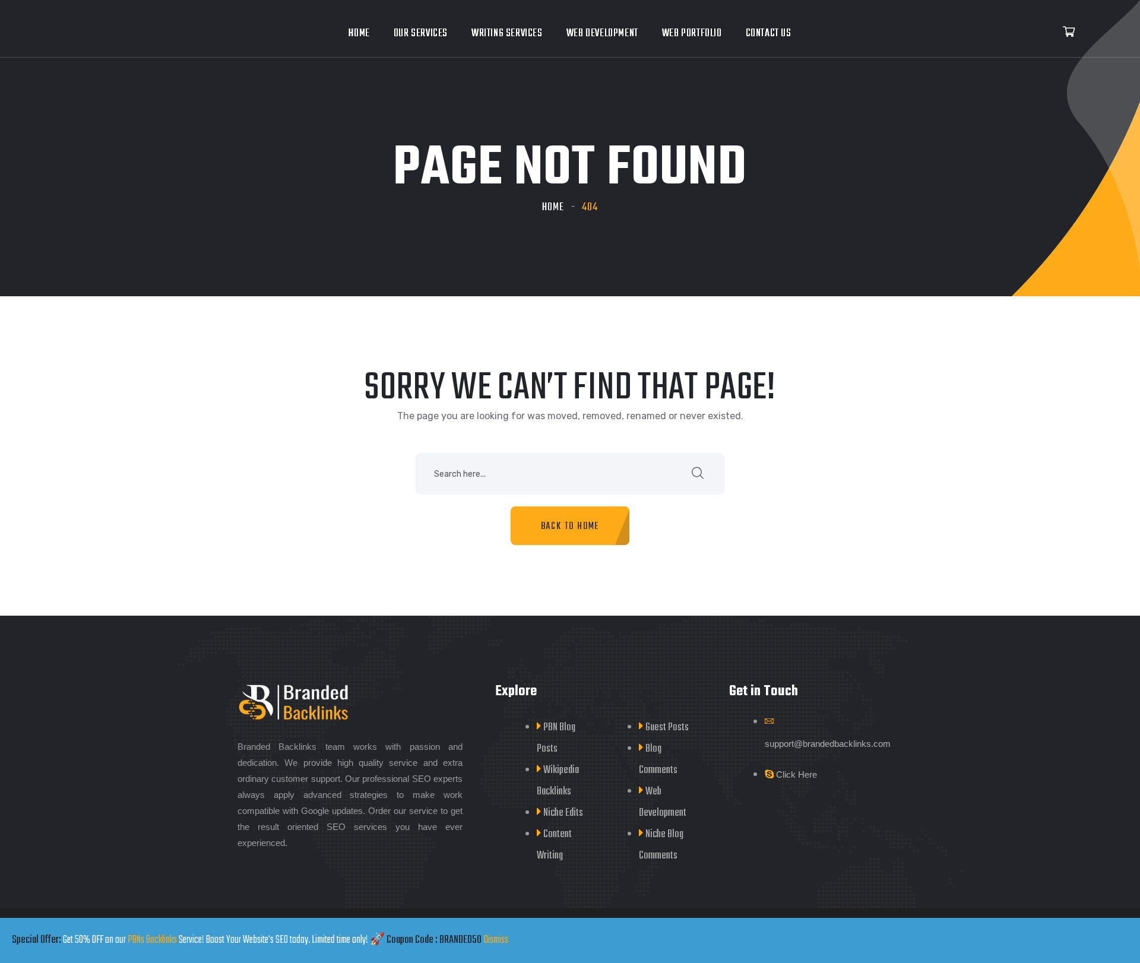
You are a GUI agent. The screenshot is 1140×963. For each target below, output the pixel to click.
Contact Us (768, 33)
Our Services (421, 33)
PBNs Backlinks (152, 940)
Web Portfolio (692, 33)
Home (359, 33)
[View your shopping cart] (1069, 33)
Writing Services (507, 33)
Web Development (602, 33)
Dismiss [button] (495, 940)
